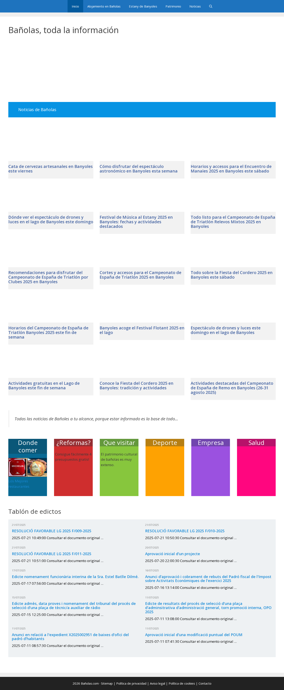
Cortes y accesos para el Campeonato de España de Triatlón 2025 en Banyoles (140, 275)
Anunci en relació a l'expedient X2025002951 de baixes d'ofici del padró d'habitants (70, 636)
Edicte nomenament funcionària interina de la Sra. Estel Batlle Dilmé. (75, 576)
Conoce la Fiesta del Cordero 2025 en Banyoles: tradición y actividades (136, 385)
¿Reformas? (73, 442)
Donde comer (28, 446)
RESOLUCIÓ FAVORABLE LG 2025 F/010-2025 (185, 530)
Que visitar (119, 442)
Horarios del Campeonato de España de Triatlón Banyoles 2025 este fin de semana (48, 332)
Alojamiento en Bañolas (104, 6)
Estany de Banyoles (143, 6)
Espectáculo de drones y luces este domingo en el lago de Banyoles (226, 330)
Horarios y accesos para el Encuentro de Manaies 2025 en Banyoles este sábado (231, 169)
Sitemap (107, 683)
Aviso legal (157, 683)
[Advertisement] (142, 71)
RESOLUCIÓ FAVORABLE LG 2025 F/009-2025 (51, 530)
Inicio (75, 6)
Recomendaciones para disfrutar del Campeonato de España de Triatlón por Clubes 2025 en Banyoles (48, 277)
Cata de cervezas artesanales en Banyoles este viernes (50, 169)
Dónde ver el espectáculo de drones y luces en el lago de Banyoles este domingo (50, 219)
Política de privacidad (131, 683)
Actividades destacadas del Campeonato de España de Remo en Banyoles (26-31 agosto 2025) (232, 387)
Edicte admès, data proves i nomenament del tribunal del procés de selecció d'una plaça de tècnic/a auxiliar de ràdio (74, 605)
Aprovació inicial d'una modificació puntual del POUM (193, 634)
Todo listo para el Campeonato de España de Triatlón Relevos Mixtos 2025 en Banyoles (233, 221)
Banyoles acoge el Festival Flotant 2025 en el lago (142, 330)
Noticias (195, 6)
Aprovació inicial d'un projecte (172, 553)
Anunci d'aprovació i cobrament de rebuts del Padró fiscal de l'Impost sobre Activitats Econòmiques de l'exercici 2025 (208, 578)
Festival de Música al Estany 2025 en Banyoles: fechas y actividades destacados (136, 221)
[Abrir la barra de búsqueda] (210, 6)
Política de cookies (182, 683)
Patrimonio (173, 6)
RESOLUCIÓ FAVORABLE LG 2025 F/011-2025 (51, 553)
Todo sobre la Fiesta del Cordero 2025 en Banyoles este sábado (232, 275)
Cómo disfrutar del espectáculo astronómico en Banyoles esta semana (139, 169)
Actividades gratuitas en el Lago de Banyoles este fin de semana (44, 385)
